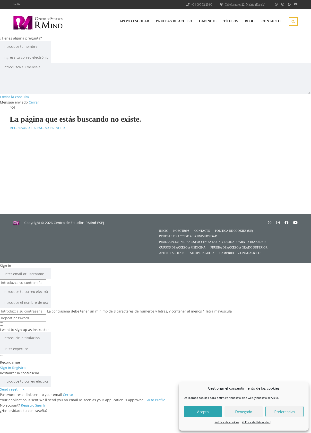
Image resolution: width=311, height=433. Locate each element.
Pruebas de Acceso (174, 21)
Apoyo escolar (171, 253)
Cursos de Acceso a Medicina (182, 247)
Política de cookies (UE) (234, 231)
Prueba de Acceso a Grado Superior (239, 247)
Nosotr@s (181, 231)
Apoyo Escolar (134, 21)
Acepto (203, 411)
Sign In (40, 405)
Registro (28, 405)
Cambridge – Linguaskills (240, 253)
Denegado (243, 411)
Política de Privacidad (256, 422)
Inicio (163, 231)
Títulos (230, 21)
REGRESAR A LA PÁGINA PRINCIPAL (39, 128)
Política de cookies (227, 422)
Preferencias (284, 411)
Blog (250, 21)
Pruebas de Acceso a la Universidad (188, 236)
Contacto (271, 21)
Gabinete (207, 21)
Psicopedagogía (202, 253)
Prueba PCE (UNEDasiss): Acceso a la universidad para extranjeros (212, 242)
